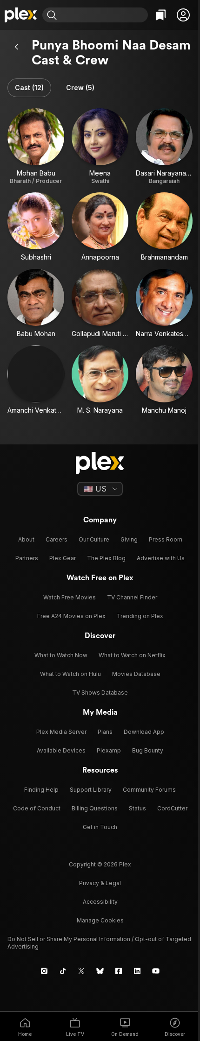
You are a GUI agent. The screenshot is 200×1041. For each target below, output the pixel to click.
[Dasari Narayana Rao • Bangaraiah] (164, 146)
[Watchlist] (161, 15)
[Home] (21, 15)
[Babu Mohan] (35, 303)
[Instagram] (44, 971)
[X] (81, 971)
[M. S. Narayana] (100, 380)
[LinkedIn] (137, 971)
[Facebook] (118, 971)
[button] (183, 15)
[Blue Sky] (100, 971)
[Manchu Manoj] (164, 380)
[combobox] (103, 14)
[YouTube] (156, 971)
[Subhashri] (35, 226)
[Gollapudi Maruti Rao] (100, 303)
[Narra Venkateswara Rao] (164, 303)
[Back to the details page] (16, 46)
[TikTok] (62, 971)
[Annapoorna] (100, 226)
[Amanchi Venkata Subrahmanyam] (35, 380)
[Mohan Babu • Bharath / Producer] (35, 146)
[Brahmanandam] (164, 226)
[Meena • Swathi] (100, 146)
